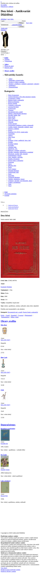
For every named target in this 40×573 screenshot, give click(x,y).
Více (2, 568)
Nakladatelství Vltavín (14, 155)
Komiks (10, 142)
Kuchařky (11, 145)
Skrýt (5, 568)
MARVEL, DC (12, 149)
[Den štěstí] (20, 277)
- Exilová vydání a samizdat (16, 82)
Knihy (2, 315)
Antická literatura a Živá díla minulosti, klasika (22, 97)
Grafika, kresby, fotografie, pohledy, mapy (20, 127)
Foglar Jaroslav (12, 123)
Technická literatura (14, 177)
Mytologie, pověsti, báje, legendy (18, 154)
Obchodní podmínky (10, 194)
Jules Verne (11, 137)
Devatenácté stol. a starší (15, 112)
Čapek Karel (12, 108)
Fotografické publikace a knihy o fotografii (20, 125)
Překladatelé (28, 315)
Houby (10, 130)
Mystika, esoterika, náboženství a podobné (20, 152)
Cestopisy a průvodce (14, 105)
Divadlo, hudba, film (14, 115)
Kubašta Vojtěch (13, 144)
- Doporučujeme (13, 87)
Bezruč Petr (4, 496)
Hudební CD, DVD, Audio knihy (18, 132)
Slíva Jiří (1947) (5, 340)
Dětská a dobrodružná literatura (17, 113)
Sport (9, 174)
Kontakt (6, 195)
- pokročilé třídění (16, 25)
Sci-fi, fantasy (12, 169)
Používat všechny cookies (8, 571)
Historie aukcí (8, 67)
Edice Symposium (13, 95)
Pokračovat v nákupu (7, 6)
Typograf (20, 315)
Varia (9, 184)
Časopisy (11, 110)
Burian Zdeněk (12, 103)
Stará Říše (11, 175)
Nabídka (6, 59)
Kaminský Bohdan (6, 287)
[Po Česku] (5, 466)
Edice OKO (11, 118)
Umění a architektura (14, 182)
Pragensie (11, 162)
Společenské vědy (13, 172)
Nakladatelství (5, 317)
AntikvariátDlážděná (4, 29)
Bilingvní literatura (13, 102)
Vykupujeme (8, 61)
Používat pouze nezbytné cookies (10, 569)
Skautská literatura (13, 170)
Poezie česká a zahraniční (15, 160)
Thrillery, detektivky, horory (16, 179)
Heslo (24, 21)
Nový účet (29, 23)
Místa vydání (15, 317)
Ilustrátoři (14, 315)
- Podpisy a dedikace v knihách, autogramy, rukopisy (23, 84)
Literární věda (12, 147)
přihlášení (3, 19)
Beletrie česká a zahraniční (16, 100)
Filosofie (10, 122)
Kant (9, 139)
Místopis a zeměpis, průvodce (17, 150)
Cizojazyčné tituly (13, 107)
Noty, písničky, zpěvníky (15, 157)
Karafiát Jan (4, 443)
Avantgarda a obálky (14, 98)
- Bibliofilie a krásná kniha (16, 80)
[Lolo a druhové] (5, 492)
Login (2, 21)
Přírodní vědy (12, 165)
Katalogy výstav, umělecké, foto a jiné (19, 140)
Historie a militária (13, 128)
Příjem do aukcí (9, 66)
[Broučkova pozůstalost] (5, 440)
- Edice (10, 79)
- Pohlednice (12, 85)
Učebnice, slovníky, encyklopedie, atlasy (20, 181)
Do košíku (4, 5)
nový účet (11, 19)
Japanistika (11, 134)
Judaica (10, 135)
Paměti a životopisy (14, 159)
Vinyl (9, 186)
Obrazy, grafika (8, 321)
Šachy (10, 167)
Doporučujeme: (8, 424)
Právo (10, 164)
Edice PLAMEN (13, 120)
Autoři (8, 315)
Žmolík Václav (5, 469)
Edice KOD (11, 117)
